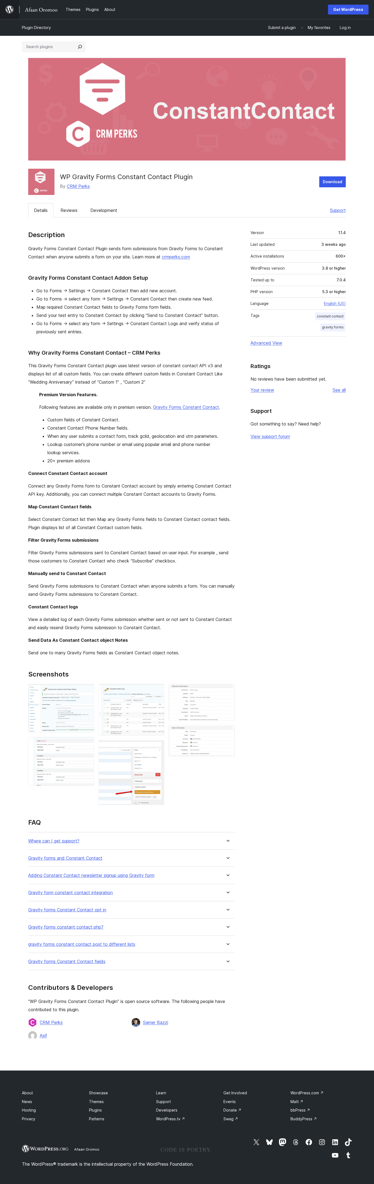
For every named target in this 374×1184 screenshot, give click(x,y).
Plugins (95, 1110)
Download (332, 181)
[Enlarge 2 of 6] (87, 744)
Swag (230, 1118)
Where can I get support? (53, 841)
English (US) (335, 303)
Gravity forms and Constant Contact (65, 858)
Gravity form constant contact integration (70, 892)
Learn (161, 1092)
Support (338, 210)
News (27, 1101)
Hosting (29, 1110)
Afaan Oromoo (86, 1149)
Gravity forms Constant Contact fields (66, 961)
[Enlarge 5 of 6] (227, 691)
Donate (232, 1110)
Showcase (98, 1092)
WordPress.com (307, 1092)
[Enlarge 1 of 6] (87, 691)
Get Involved (235, 1092)
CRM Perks (78, 186)
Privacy (28, 1118)
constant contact (330, 316)
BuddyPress (303, 1118)
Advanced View (266, 343)
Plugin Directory (36, 27)
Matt (296, 1101)
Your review (262, 390)
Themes (96, 1101)
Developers (166, 1110)
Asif (43, 1035)
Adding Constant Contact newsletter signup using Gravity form (91, 875)
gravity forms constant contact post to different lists (81, 944)
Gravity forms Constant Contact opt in (67, 909)
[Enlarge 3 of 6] (157, 691)
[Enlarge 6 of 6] (227, 732)
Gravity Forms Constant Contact (186, 407)
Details (41, 210)
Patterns (96, 1118)
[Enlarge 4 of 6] (157, 747)
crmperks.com (176, 256)
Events (229, 1101)
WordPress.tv (170, 1118)
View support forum (270, 436)
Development (103, 210)
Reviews (69, 210)
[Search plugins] (79, 46)
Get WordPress (348, 9)
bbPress (300, 1110)
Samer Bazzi (155, 1022)
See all (339, 390)
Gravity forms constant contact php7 (65, 927)
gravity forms (333, 327)
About (27, 1092)
